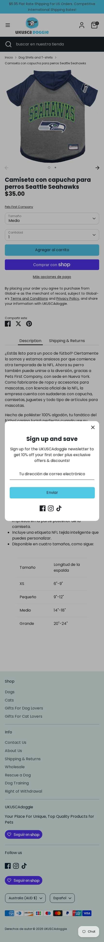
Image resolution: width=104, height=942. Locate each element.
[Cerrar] (93, 427)
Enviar (52, 492)
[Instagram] (51, 508)
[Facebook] (42, 508)
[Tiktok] (59, 508)
